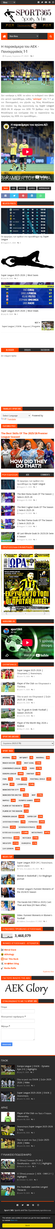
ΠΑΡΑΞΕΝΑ (26, 843)
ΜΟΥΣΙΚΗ (26, 838)
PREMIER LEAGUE (10, 817)
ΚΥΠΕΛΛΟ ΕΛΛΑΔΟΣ (11, 833)
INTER (5, 784)
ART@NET (23, 758)
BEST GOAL (29, 763)
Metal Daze (10, 950)
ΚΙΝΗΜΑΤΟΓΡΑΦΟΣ (27, 827)
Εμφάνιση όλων (48, 972)
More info (14, 1220)
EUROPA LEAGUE (9, 774)
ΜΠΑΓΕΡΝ (7, 843)
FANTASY (30, 774)
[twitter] (42, 2)
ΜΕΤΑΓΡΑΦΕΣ (37, 833)
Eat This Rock (11, 959)
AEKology (9, 954)
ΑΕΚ (13, 188)
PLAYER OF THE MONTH (12, 806)
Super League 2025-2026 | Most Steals (19, 311)
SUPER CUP (32, 817)
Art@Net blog (11, 963)
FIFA (18, 779)
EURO (32, 768)
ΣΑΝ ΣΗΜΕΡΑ (8, 849)
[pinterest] (49, 2)
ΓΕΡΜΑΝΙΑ (32, 822)
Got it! (27, 1225)
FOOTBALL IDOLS (37, 779)
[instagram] (53, 2)
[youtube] (46, 2)
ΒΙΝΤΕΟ (22, 188)
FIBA (5, 779)
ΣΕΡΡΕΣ (32, 188)
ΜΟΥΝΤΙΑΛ (7, 838)
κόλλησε (37, 99)
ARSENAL (6, 758)
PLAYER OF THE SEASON (12, 811)
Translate (11, 419)
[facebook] (38, 2)
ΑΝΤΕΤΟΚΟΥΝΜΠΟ (11, 822)
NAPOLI (6, 800)
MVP (33, 795)
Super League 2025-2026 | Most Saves (19, 275)
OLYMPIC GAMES (26, 800)
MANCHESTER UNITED (12, 795)
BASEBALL (40, 758)
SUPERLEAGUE (44, 188)
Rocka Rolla (10, 968)
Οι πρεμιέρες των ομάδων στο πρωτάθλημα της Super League (25, 238)
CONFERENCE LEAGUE (11, 768)
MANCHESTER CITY (11, 790)
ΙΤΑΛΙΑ (5, 827)
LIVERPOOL (22, 784)
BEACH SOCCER (9, 763)
